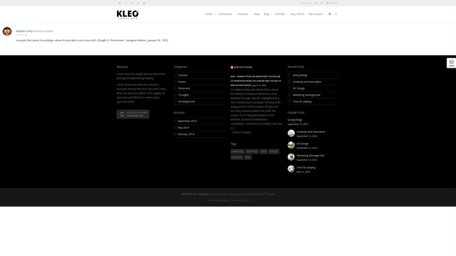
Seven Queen (266, 194)
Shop (257, 14)
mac (248, 157)
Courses (183, 75)
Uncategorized (186, 101)
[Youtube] (144, 3)
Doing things (300, 75)
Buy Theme (297, 14)
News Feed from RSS (243, 67)
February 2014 (186, 134)
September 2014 (187, 121)
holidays (237, 157)
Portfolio (280, 14)
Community (225, 14)
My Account (316, 14)
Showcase (184, 88)
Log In (320, 2)
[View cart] (329, 14)
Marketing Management (306, 95)
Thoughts (183, 95)
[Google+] (138, 3)
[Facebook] (126, 3)
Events (182, 81)
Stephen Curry (24, 31)
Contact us (305, 2)
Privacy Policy (241, 200)
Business (252, 151)
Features (243, 14)
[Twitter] (120, 3)
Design (274, 151)
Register (334, 2)
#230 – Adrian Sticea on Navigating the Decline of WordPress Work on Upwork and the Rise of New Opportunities (256, 81)
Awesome (237, 151)
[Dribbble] (132, 3)
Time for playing (302, 101)
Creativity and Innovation (307, 81)
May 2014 (183, 127)
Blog (267, 14)
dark (263, 151)
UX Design (299, 88)
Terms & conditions (218, 200)
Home (209, 14)
